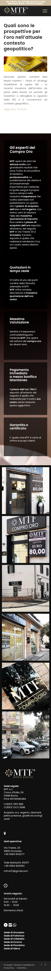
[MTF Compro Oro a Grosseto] (25, 64)
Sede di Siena (12, 948)
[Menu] (43, 11)
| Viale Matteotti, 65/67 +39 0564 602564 (26, 2)
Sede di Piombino (14, 945)
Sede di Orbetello (14, 938)
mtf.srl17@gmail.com (16, 871)
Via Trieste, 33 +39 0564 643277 (22, 1)
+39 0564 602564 (14, 865)
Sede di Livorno (13, 942)
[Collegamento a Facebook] (41, 965)
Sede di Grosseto (14, 932)
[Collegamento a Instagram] (45, 965)
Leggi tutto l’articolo (15, 109)
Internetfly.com (29, 965)
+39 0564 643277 (14, 854)
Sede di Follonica (14, 935)
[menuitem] (9, 968)
